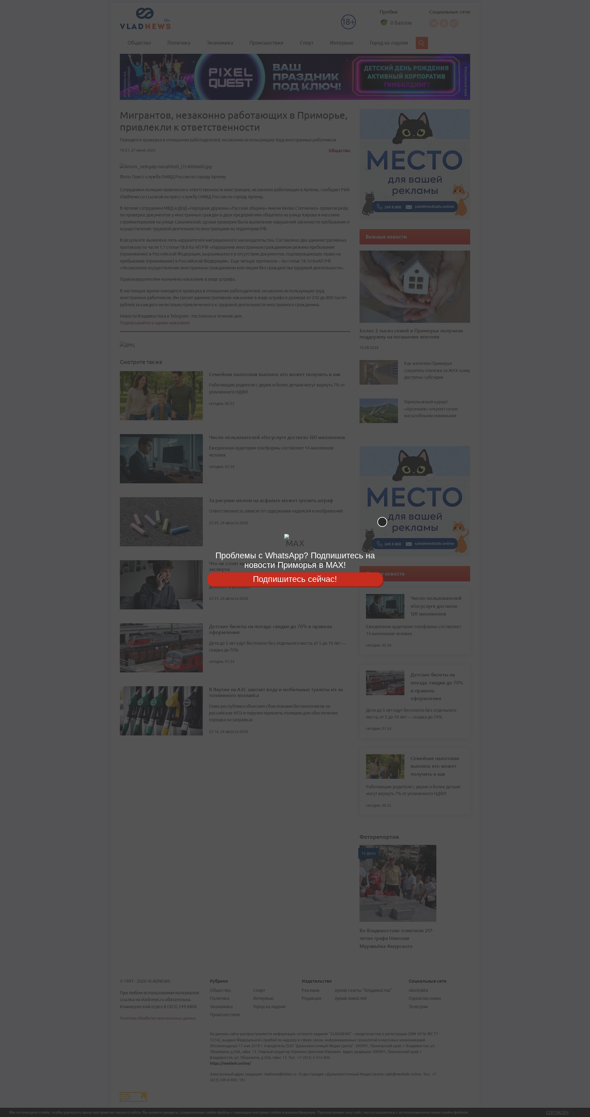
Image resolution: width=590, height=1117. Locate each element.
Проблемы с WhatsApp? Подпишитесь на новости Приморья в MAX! (295, 560)
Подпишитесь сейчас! (295, 579)
